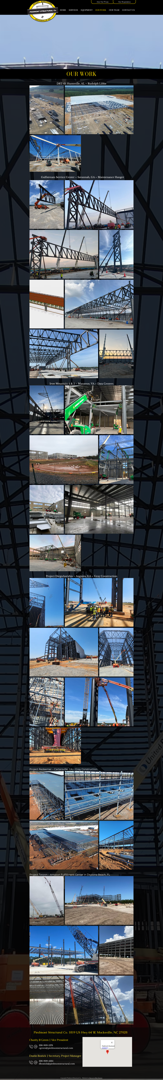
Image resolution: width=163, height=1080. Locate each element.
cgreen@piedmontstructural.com (56, 1048)
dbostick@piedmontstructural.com (57, 1064)
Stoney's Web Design (95, 1078)
